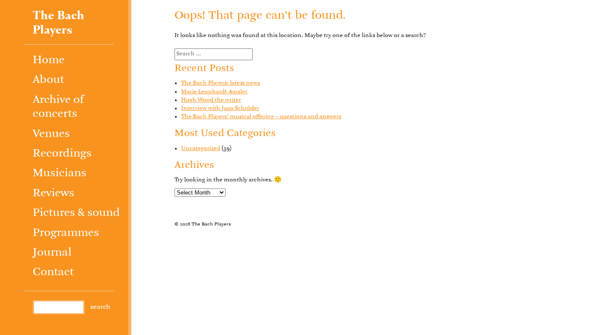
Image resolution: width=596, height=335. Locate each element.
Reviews (53, 193)
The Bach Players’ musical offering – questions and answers (261, 116)
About (48, 80)
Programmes (66, 233)
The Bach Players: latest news (220, 83)
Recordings (62, 154)
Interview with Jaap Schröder (220, 108)
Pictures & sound (76, 213)
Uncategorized (200, 148)
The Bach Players (58, 23)
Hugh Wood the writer (211, 100)
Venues (51, 134)
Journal (52, 253)
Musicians (59, 173)
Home (49, 60)
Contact (53, 272)
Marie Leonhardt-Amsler (214, 92)
